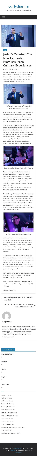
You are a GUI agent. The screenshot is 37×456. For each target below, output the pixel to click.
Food (5, 50)
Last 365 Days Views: (7, 415)
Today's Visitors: (6, 401)
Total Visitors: (5, 421)
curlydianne (18, 6)
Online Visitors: (6, 395)
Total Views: (5, 418)
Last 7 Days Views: (7, 410)
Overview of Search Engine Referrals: (12, 427)
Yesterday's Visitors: (7, 407)
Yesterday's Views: (7, 404)
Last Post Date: (6, 433)
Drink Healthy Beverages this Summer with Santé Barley (18, 298)
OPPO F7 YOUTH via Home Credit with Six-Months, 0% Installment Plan (19, 305)
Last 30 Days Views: (7, 413)
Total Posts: (5, 430)
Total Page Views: (6, 424)
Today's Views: (5, 398)
